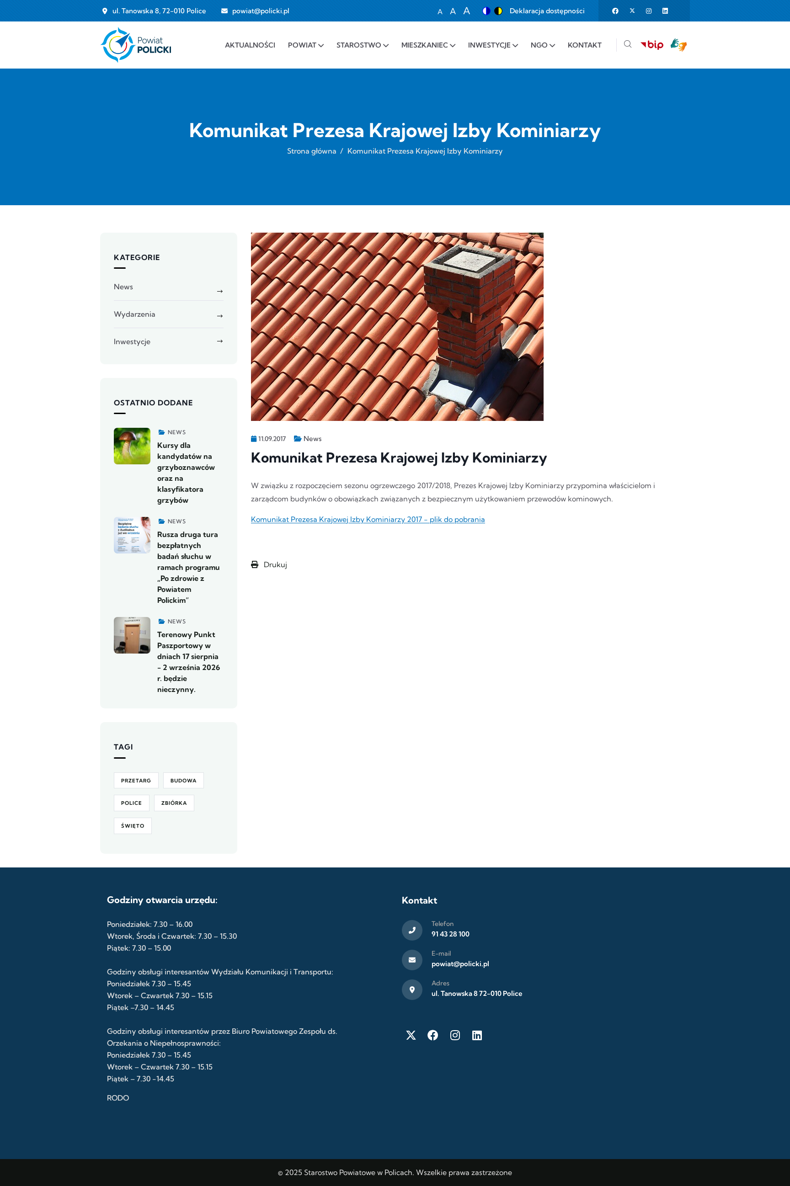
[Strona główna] (135, 45)
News (312, 438)
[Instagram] (455, 1035)
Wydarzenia (134, 314)
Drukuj (274, 564)
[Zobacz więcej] (132, 446)
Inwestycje (132, 341)
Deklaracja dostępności (547, 10)
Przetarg (136, 780)
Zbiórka (174, 803)
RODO (118, 1097)
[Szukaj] (627, 45)
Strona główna (311, 150)
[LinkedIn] (477, 1035)
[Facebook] (433, 1035)
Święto (132, 826)
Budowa (184, 780)
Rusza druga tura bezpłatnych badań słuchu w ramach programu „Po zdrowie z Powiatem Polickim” (188, 567)
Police (131, 803)
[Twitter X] (411, 1035)
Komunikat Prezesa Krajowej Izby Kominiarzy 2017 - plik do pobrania (368, 519)
